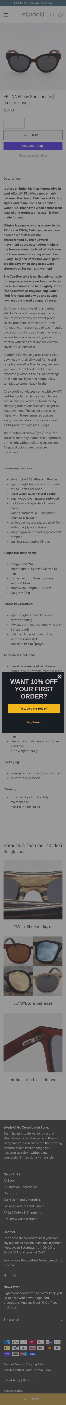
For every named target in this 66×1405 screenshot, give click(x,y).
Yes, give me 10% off (34, 708)
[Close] (59, 676)
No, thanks (34, 722)
